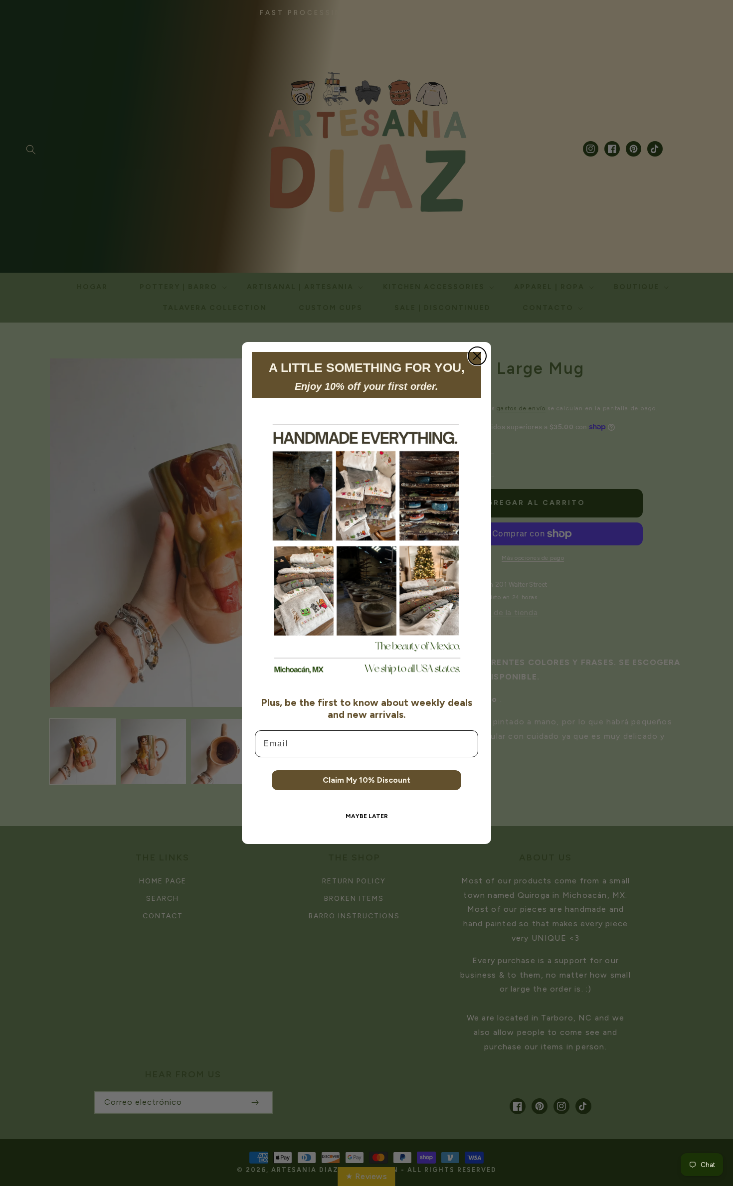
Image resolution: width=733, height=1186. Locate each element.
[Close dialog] (477, 356)
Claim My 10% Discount (366, 780)
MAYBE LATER (367, 816)
